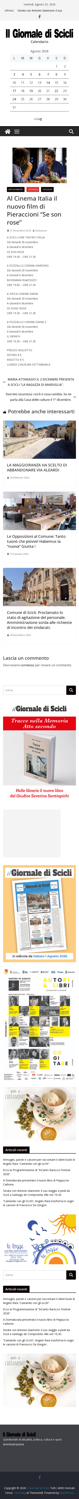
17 (14, 91)
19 (31, 91)
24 (14, 99)
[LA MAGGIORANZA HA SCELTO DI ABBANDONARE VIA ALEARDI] (39, 423)
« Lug (38, 119)
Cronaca (33, 189)
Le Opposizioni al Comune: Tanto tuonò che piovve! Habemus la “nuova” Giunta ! (36, 541)
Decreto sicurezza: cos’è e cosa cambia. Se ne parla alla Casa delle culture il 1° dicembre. (38, 397)
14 (48, 83)
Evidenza (47, 189)
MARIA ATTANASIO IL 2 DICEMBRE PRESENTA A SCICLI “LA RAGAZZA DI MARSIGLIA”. (41, 382)
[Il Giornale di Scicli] (7, 131)
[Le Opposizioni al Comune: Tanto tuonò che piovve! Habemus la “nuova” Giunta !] (39, 494)
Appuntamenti (15, 189)
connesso (27, 665)
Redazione (41, 230)
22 (56, 91)
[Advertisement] (32, 833)
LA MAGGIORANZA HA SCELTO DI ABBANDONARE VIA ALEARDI (37, 467)
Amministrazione (13, 1444)
